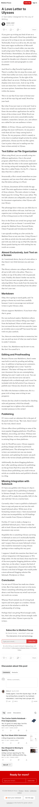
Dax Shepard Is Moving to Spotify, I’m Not (12, 749)
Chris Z (8, 691)
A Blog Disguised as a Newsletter (13, 738)
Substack (10, 803)
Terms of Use (29, 646)
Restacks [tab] (15, 672)
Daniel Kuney (10, 23)
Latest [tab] (9, 713)
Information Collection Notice (21, 648)
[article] (19, 724)
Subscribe (27, 3)
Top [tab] (4, 713)
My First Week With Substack (14, 735)
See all (5, 765)
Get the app (29, 798)
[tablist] (10, 672)
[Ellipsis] (36, 690)
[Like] (3, 730)
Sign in (35, 3)
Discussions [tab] (17, 713)
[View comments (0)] (11, 730)
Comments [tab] (6, 672)
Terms (27, 791)
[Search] (35, 713)
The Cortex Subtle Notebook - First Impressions (14, 719)
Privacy (21, 791)
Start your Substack (14, 798)
